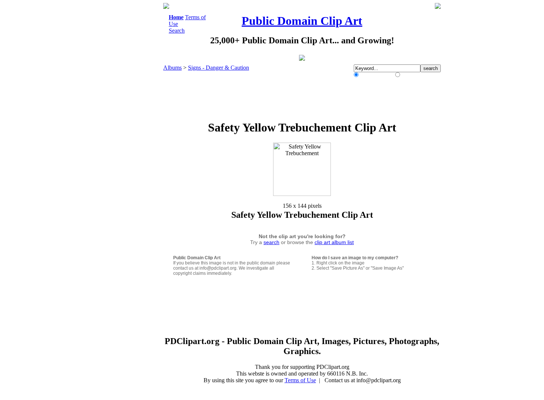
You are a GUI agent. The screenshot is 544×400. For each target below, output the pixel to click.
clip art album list (334, 242)
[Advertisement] (132, 114)
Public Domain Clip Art (302, 20)
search (271, 242)
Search (177, 30)
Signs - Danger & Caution (218, 67)
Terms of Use (300, 380)
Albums (172, 67)
